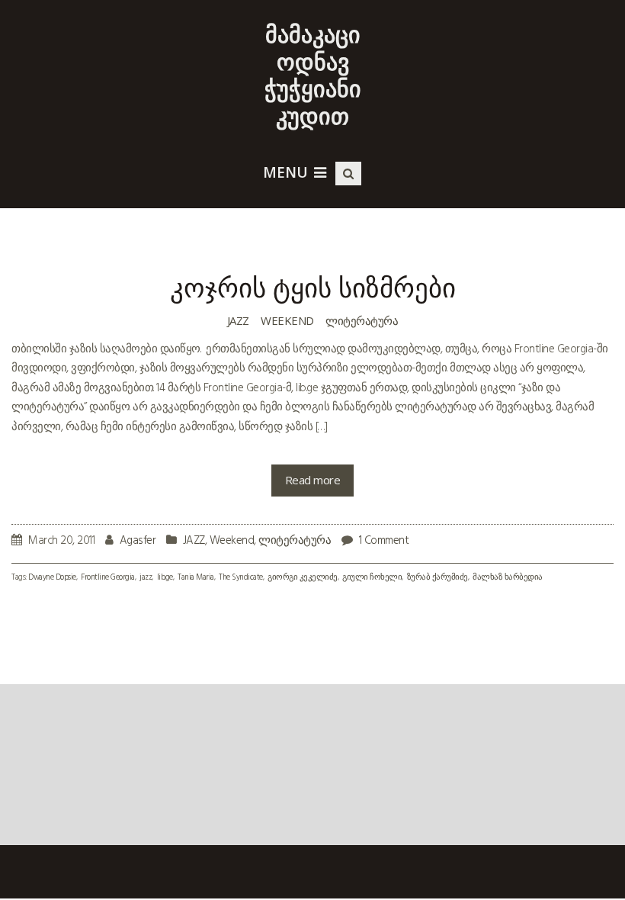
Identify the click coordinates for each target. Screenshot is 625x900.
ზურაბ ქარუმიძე (437, 577)
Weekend (287, 320)
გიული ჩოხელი (372, 577)
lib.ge (165, 577)
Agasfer (138, 541)
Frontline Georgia (108, 577)
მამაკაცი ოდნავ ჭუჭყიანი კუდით (312, 74)
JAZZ (238, 320)
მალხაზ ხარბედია (508, 577)
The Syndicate (241, 577)
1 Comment (384, 541)
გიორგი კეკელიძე (303, 577)
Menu (285, 172)
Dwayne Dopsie (52, 577)
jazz (145, 577)
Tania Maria (196, 577)
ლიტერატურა (361, 320)
